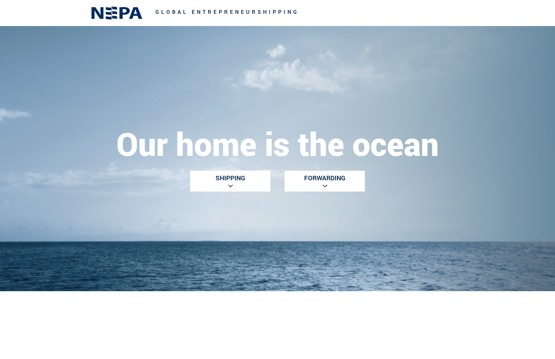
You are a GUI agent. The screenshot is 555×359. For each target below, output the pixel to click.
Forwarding (324, 178)
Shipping (230, 178)
